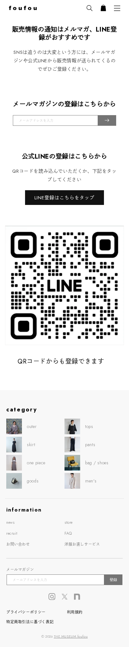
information (24, 509)
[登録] (107, 120)
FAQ (68, 533)
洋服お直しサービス (82, 544)
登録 (113, 580)
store (68, 522)
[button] (89, 8)
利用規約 (75, 612)
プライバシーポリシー (26, 612)
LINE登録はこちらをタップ (64, 197)
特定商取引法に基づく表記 (30, 622)
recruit (11, 533)
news (10, 522)
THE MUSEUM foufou (71, 636)
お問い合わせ (18, 544)
